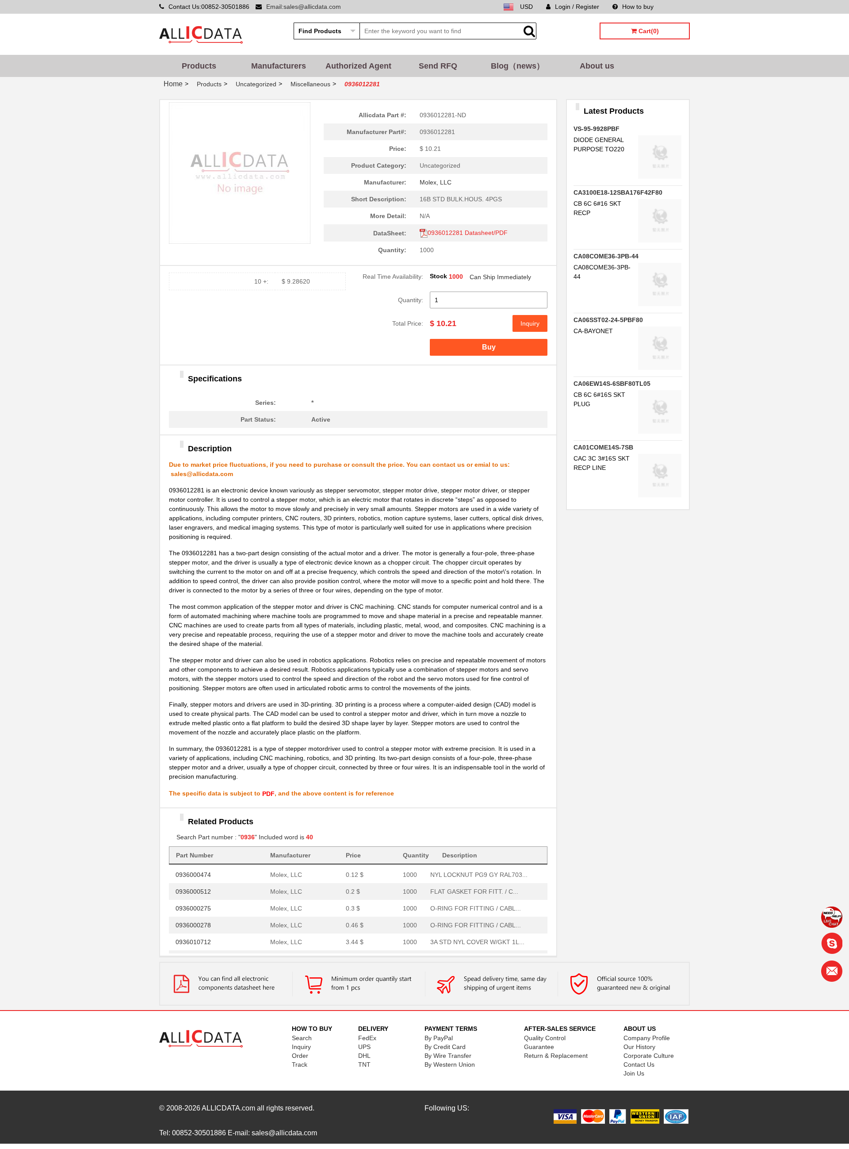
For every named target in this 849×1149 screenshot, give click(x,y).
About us (597, 65)
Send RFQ (438, 65)
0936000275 (193, 905)
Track (299, 1064)
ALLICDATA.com (228, 1108)
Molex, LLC (435, 182)
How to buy (638, 6)
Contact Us (638, 1064)
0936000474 (193, 871)
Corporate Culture (648, 1055)
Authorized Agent (358, 65)
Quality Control (545, 1037)
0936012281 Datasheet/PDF (468, 232)
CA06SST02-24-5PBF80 (608, 319)
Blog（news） (517, 65)
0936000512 (193, 888)
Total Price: (407, 323)
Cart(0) (648, 31)
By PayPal (438, 1037)
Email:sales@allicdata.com (303, 6)
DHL (364, 1055)
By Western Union (449, 1064)
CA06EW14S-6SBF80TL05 (612, 383)
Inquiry (529, 323)
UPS (364, 1046)
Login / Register (577, 6)
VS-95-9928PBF (597, 128)
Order (300, 1055)
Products (199, 65)
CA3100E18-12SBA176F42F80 (618, 192)
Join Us (633, 1073)
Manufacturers (278, 65)
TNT (364, 1064)
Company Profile (646, 1037)
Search (302, 1037)
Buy (489, 347)
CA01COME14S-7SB (603, 447)
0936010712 (193, 938)
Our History (639, 1046)
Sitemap (678, 6)
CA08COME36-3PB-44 (606, 256)
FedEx (367, 1037)
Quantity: (410, 300)
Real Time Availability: (393, 276)
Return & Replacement (556, 1055)
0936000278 (193, 922)
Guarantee (539, 1046)
